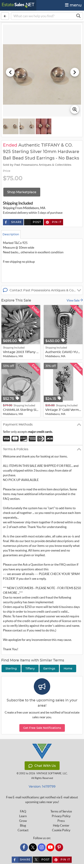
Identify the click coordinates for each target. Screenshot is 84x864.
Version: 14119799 (42, 786)
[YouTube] (50, 847)
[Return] (5, 16)
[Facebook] (24, 847)
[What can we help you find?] (78, 16)
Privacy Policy (61, 816)
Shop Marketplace (21, 192)
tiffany (30, 668)
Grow (23, 820)
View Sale (73, 300)
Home (68, 668)
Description (11, 234)
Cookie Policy (61, 830)
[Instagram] (42, 847)
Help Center (61, 825)
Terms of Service (61, 811)
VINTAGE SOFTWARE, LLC (51, 773)
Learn (23, 816)
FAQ (23, 811)
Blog (23, 825)
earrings (49, 668)
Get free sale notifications (42, 728)
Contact (23, 830)
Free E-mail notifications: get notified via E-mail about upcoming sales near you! (42, 799)
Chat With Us (45, 766)
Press (61, 820)
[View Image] (11, 126)
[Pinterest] (59, 847)
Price (6, 171)
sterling (11, 668)
